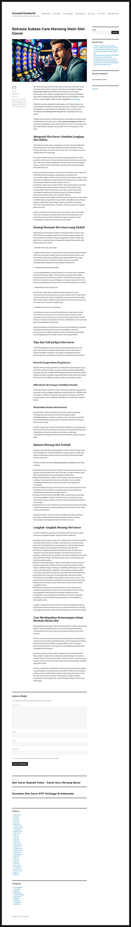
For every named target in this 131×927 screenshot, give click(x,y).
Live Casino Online (18, 895)
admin (14, 91)
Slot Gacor (91, 14)
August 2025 (17, 833)
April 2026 (16, 822)
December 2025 (17, 826)
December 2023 (17, 871)
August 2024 (17, 856)
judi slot (14, 99)
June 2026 (16, 818)
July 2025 (16, 835)
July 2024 (16, 858)
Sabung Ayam (80, 14)
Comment (16, 705)
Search (94, 30)
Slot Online (101, 14)
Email (14, 740)
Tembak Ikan (17, 902)
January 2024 (17, 869)
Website (15, 749)
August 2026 (17, 815)
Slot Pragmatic (21, 104)
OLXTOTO (26, 916)
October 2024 (17, 852)
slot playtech (20, 102)
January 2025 (17, 846)
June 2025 (16, 837)
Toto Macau (76, 99)
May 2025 (16, 839)
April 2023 (16, 874)
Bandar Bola (46, 14)
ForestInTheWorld (23, 13)
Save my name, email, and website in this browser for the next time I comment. (36, 758)
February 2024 (17, 867)
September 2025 (18, 831)
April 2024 (16, 863)
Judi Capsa (56, 14)
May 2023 (16, 872)
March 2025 (16, 843)
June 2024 (16, 859)
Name (14, 732)
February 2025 (17, 845)
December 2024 (17, 848)
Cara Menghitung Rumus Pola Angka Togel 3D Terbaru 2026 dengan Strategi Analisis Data (106, 51)
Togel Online (17, 904)
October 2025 (17, 830)
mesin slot (20, 99)
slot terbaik (15, 106)
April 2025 (16, 841)
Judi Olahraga (68, 14)
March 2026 (16, 824)
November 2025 (17, 828)
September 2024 (18, 854)
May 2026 (16, 820)
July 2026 (16, 817)
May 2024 (16, 861)
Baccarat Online (113, 14)
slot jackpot (19, 101)
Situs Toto (95, 88)
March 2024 (16, 865)
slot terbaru (22, 106)
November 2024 (17, 850)
